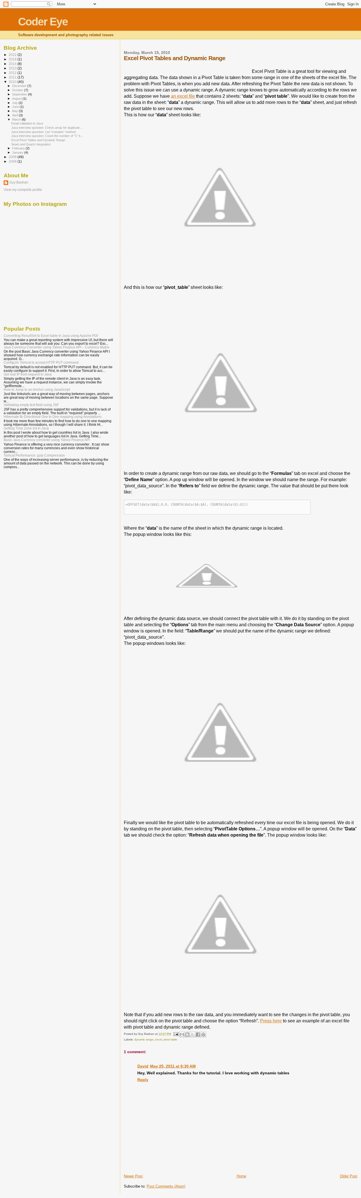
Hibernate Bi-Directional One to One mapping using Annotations (53, 416)
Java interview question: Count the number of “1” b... (47, 136)
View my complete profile (23, 190)
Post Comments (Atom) (166, 1186)
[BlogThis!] (187, 1034)
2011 (13, 77)
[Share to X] (192, 1034)
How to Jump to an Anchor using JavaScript (37, 389)
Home (241, 1176)
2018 (13, 59)
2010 (13, 82)
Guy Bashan (18, 182)
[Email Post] (175, 1033)
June (16, 106)
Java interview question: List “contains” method (43, 132)
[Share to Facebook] (198, 1034)
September (20, 94)
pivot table (170, 1039)
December (19, 86)
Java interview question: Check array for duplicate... (46, 127)
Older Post (348, 1176)
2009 (13, 157)
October (18, 90)
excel (158, 1039)
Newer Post (133, 1176)
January (18, 152)
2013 (13, 68)
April (15, 115)
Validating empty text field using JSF (31, 405)
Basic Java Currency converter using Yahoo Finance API (47, 440)
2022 (13, 54)
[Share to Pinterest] (203, 1034)
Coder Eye (43, 22)
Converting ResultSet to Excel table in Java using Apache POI (51, 335)
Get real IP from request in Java (28, 374)
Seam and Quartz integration (30, 144)
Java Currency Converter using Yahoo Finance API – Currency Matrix (56, 347)
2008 (13, 161)
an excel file (183, 96)
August (17, 98)
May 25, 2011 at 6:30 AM (173, 1066)
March (17, 119)
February (19, 148)
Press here (271, 1020)
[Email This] (182, 1034)
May (15, 111)
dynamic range (143, 1039)
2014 (13, 64)
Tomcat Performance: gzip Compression (34, 455)
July (15, 102)
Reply (142, 1079)
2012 (13, 73)
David (142, 1066)
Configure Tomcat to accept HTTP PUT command (41, 362)
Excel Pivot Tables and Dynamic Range (38, 140)
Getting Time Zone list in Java (26, 428)
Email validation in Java (27, 123)
